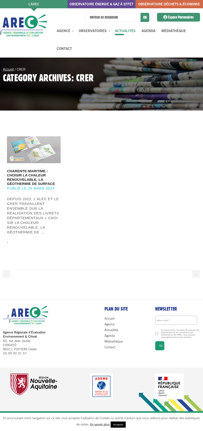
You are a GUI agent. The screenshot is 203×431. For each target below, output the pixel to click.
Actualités (125, 31)
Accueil (8, 69)
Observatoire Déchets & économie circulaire (169, 5)
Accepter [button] (118, 424)
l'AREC (33, 4)
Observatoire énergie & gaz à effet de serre (101, 5)
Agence (63, 31)
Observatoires (93, 31)
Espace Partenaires (180, 17)
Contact (64, 48)
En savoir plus (100, 424)
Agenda (148, 31)
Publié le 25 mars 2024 (31, 188)
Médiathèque (173, 31)
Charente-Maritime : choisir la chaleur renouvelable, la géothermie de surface (31, 177)
